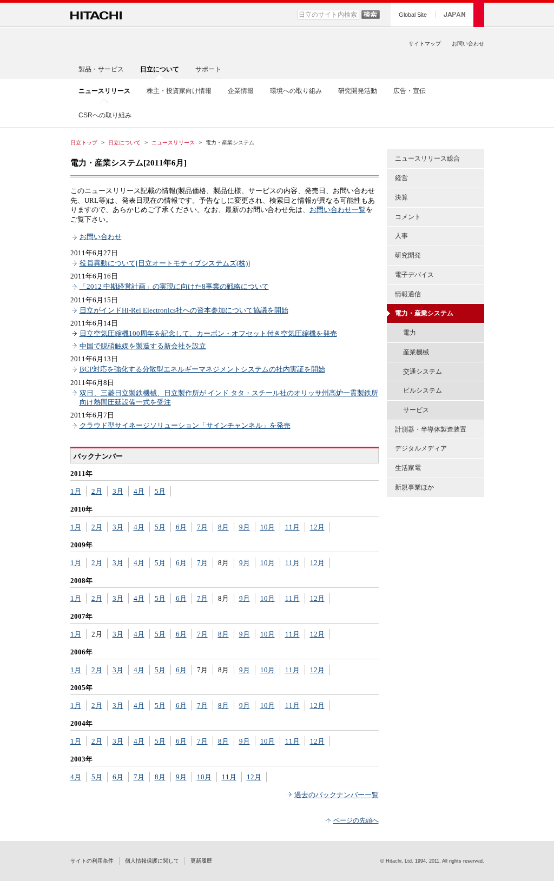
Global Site (413, 14)
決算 (401, 197)
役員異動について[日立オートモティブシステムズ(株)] (165, 263)
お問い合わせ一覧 (337, 210)
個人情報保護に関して (152, 861)
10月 (267, 527)
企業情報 (241, 91)
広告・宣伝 (409, 91)
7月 (202, 527)
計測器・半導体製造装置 (430, 429)
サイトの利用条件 (92, 861)
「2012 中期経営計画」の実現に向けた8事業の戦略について (174, 286)
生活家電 (408, 468)
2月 (96, 491)
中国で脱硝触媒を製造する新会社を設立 (143, 346)
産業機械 (416, 352)
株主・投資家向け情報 (179, 91)
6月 (181, 527)
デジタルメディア (421, 448)
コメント (408, 217)
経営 (401, 178)
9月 (244, 527)
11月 (292, 527)
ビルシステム (422, 390)
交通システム (422, 371)
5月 (160, 491)
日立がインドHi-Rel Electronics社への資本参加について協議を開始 (184, 310)
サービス (416, 410)
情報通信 (408, 294)
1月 (75, 491)
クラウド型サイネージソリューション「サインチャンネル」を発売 (185, 425)
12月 (317, 527)
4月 (139, 491)
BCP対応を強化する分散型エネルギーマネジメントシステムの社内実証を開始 (202, 369)
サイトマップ (424, 44)
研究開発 (408, 255)
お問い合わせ (468, 44)
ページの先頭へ (356, 820)
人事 (401, 236)
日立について (124, 142)
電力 (409, 332)
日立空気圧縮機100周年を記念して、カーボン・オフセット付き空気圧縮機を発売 (208, 333)
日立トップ (83, 142)
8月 (223, 527)
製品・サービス (101, 69)
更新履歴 (201, 861)
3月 (118, 491)
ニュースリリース (173, 142)
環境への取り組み (296, 91)
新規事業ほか (414, 487)
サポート (208, 69)
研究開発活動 (357, 91)
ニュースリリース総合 (427, 158)
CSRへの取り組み (104, 115)
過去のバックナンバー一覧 (336, 795)
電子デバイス (414, 275)
